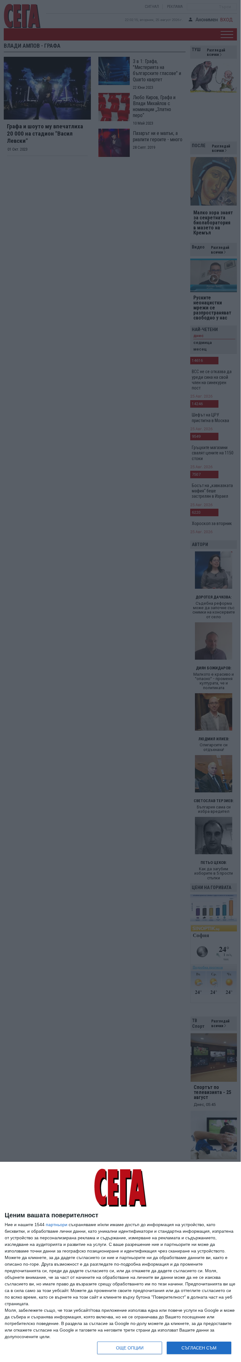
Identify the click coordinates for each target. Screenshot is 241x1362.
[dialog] (120, 1262)
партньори (56, 1224)
